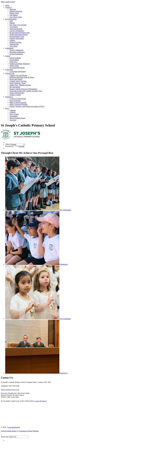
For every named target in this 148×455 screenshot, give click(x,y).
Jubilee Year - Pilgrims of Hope (20, 85)
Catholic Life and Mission (18, 75)
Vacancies (13, 120)
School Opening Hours (17, 118)
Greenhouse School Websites (29, 431)
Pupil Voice (13, 62)
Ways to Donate (15, 101)
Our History (14, 15)
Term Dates (13, 46)
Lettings (12, 40)
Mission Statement (16, 11)
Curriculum (9, 69)
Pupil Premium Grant (17, 36)
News (7, 108)
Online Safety (14, 66)
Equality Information (17, 38)
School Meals (14, 60)
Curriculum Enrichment (18, 71)
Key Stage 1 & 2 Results (18, 25)
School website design (8, 431)
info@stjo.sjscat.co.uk (10, 389)
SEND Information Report (19, 34)
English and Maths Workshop (20, 64)
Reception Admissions (17, 52)
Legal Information (13, 427)
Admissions (9, 48)
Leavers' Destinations (17, 31)
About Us (8, 7)
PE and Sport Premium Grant (20, 33)
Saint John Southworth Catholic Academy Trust (26, 91)
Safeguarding (14, 44)
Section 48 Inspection (17, 93)
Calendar (13, 110)
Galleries (13, 112)
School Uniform (15, 58)
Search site (4, 437)
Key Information (11, 19)
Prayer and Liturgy (16, 79)
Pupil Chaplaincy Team (18, 83)
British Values (14, 13)
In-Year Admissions (16, 54)
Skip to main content (8, 2)
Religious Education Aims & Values (22, 77)
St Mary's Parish (15, 95)
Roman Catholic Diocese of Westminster (23, 89)
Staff (11, 21)
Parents (7, 56)
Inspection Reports (16, 29)
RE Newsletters (15, 87)
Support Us (9, 97)
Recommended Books (17, 68)
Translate (21, 146)
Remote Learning (15, 42)
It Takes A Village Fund (18, 99)
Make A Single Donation (18, 102)
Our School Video (16, 17)
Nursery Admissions (16, 50)
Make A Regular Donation (19, 104)
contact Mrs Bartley (41, 401)
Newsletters (14, 116)
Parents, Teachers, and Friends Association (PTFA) (27, 106)
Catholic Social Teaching (18, 81)
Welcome (13, 9)
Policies (12, 23)
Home (7, 5)
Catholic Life (9, 73)
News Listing (14, 114)
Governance (14, 27)
